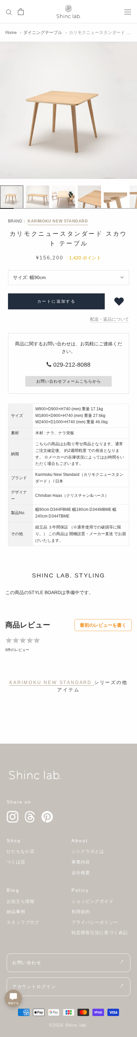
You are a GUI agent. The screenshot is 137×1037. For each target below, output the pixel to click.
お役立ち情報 (21, 901)
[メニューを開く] (127, 11)
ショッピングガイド (92, 901)
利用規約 (80, 911)
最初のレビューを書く (103, 625)
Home (11, 32)
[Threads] (30, 817)
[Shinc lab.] (35, 775)
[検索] (9, 12)
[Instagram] (13, 817)
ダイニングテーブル (42, 32)
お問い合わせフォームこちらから (68, 381)
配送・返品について (109, 319)
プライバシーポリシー (94, 922)
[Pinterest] (47, 817)
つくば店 (16, 862)
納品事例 (16, 911)
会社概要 (80, 872)
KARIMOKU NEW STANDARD (58, 221)
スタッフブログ (23, 922)
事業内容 (80, 862)
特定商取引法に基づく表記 (99, 932)
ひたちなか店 (21, 851)
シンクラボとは (87, 851)
